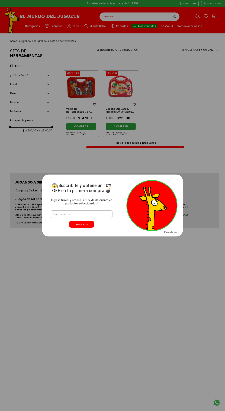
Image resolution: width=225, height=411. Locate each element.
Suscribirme (81, 224)
